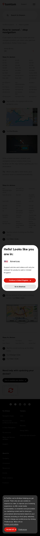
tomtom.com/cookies (11, 524)
